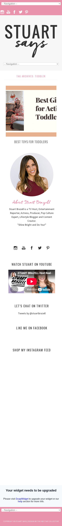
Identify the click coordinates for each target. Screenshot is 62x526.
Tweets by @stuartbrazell (32, 313)
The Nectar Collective (48, 521)
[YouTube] (23, 247)
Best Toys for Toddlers (31, 141)
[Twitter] (40, 247)
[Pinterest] (48, 247)
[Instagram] (15, 247)
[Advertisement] (31, 382)
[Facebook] (31, 247)
